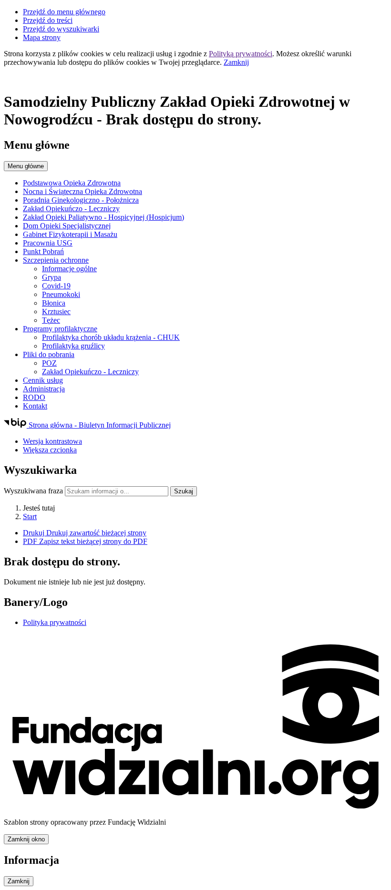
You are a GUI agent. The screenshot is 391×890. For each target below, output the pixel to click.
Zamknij (236, 62)
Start (30, 516)
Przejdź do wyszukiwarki (61, 29)
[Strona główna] (195, 78)
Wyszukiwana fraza (33, 491)
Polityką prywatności (240, 54)
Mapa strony (42, 37)
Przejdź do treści (47, 20)
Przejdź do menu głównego (64, 12)
